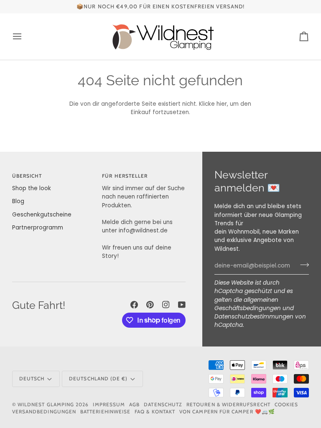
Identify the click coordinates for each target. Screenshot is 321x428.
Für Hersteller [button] (125, 176)
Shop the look (31, 188)
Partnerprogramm (37, 228)
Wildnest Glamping (46, 405)
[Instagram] (166, 304)
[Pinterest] (150, 304)
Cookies (286, 405)
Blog (18, 201)
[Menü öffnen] (24, 36)
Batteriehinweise (105, 412)
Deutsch (31, 379)
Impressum (109, 405)
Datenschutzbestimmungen (253, 317)
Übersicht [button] (27, 176)
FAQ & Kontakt (155, 412)
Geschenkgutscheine (41, 215)
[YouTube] (182, 304)
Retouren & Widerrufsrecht (228, 405)
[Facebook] (134, 304)
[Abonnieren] (302, 265)
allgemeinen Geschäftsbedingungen (247, 304)
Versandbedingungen (44, 412)
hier (222, 104)
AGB (134, 405)
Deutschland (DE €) (98, 379)
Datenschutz (163, 405)
